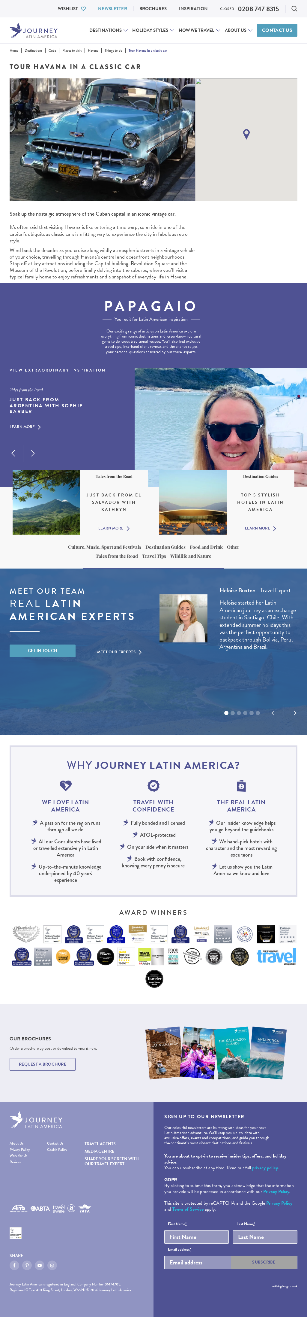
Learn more (22, 426)
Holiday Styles (150, 30)
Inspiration (193, 8)
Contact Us (277, 30)
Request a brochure (42, 1064)
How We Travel (196, 30)
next (33, 453)
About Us (235, 30)
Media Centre (99, 1151)
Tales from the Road (117, 556)
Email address (179, 1249)
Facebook (14, 1265)
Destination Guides (165, 547)
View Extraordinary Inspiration (58, 370)
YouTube (39, 1265)
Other (233, 547)
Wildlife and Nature (190, 556)
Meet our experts (116, 652)
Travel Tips (154, 556)
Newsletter (112, 8)
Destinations (105, 30)
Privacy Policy (20, 1150)
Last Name (246, 1224)
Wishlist (68, 8)
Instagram (52, 1265)
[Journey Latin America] (34, 30)
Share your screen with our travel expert (112, 1161)
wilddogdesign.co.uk (284, 1286)
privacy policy (265, 1167)
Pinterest (27, 1265)
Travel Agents (100, 1143)
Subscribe (264, 1262)
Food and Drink (206, 547)
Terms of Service (188, 1209)
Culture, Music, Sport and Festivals (104, 547)
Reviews (15, 1162)
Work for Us (18, 1156)
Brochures (153, 8)
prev (13, 453)
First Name (177, 1224)
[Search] (294, 9)
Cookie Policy (57, 1150)
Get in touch (43, 651)
